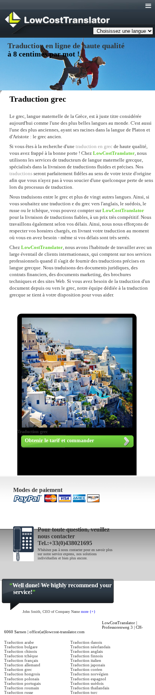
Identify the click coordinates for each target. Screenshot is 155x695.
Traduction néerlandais (90, 647)
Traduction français (21, 660)
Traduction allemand (22, 665)
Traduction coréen (86, 669)
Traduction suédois (86, 683)
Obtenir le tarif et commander (59, 440)
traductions (20, 173)
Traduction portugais (22, 683)
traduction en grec (95, 146)
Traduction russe (18, 692)
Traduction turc (83, 692)
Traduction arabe (19, 642)
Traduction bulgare (21, 647)
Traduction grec (18, 669)
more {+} (88, 611)
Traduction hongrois (22, 674)
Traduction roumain (21, 688)
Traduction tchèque (21, 656)
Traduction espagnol (88, 679)
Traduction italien (85, 660)
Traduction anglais (86, 651)
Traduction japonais (87, 665)
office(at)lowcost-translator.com (57, 631)
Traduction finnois (86, 656)
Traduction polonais (21, 679)
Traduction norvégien (89, 674)
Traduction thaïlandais (89, 688)
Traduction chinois (20, 651)
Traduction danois (86, 642)
